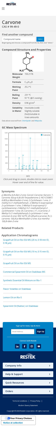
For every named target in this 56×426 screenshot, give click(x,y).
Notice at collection (13, 422)
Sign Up (40, 331)
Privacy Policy (35, 401)
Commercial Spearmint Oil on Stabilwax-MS (24, 271)
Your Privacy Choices (21, 418)
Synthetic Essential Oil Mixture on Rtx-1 (22, 280)
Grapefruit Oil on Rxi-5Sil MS (17, 263)
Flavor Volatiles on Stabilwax (17, 288)
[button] (3, 8)
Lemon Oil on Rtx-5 (12, 297)
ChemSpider (26, 121)
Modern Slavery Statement (28, 405)
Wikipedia (38, 121)
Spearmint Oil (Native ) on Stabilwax (20, 306)
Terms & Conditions (20, 401)
